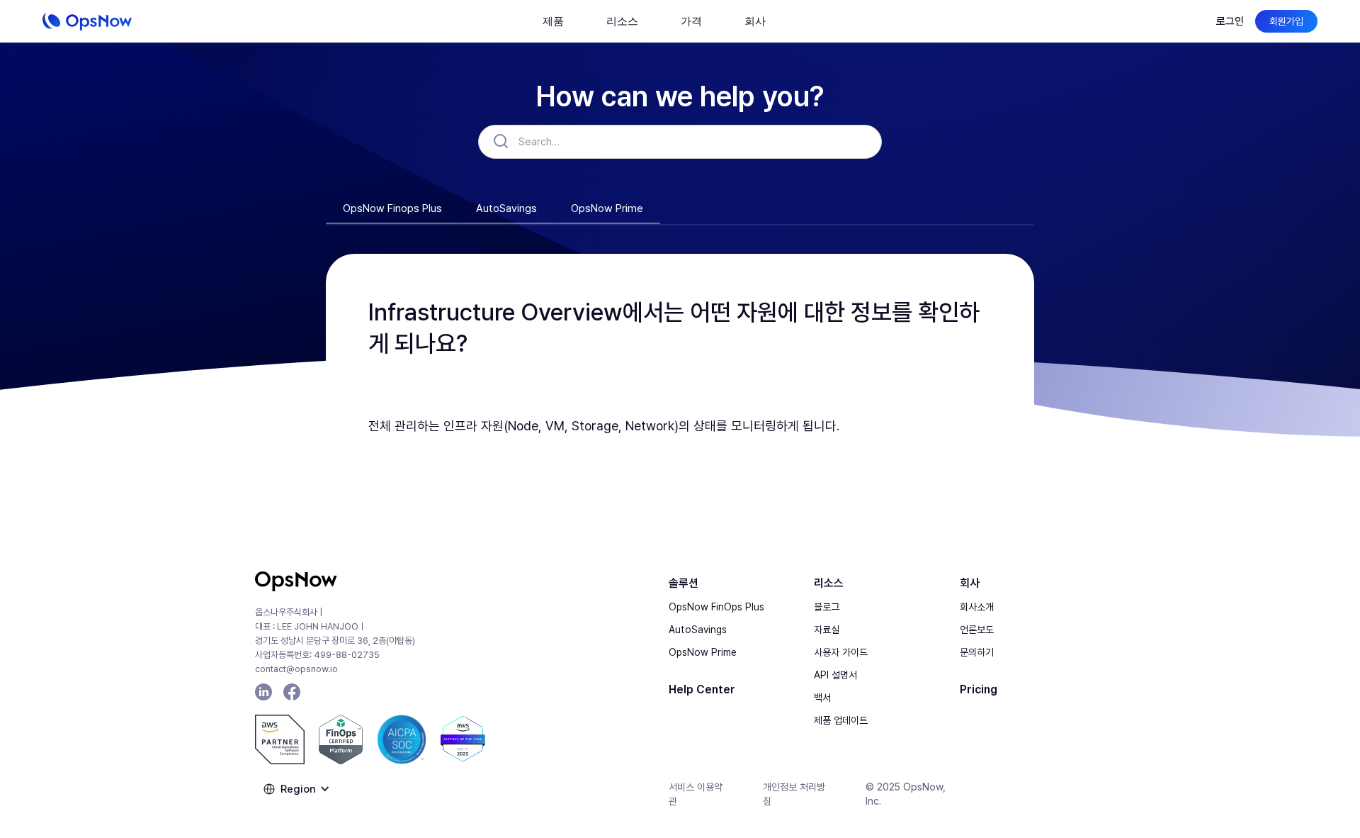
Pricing (978, 689)
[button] (553, 21)
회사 (970, 583)
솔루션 (683, 583)
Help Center (702, 689)
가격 (691, 21)
